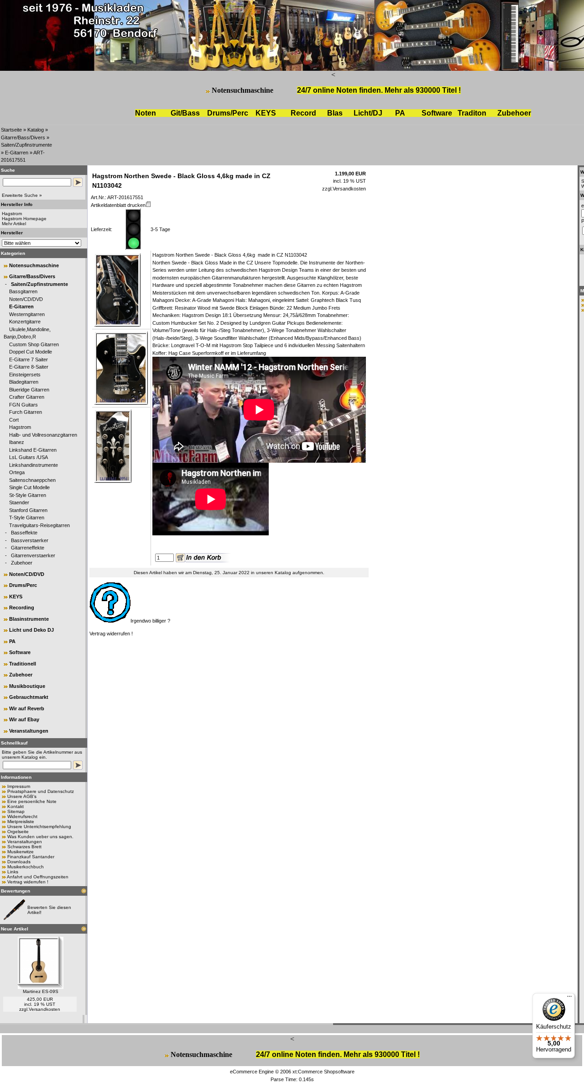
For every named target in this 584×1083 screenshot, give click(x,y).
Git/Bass (185, 113)
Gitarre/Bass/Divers (23, 137)
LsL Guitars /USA (28, 457)
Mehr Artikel (14, 223)
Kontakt (15, 806)
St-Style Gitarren (27, 495)
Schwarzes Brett (24, 846)
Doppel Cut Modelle (30, 351)
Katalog (35, 129)
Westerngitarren (27, 314)
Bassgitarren (23, 291)
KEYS (266, 113)
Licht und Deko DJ (31, 630)
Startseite (11, 129)
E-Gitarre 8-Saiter (28, 367)
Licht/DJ (368, 113)
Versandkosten (44, 1009)
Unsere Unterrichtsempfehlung (39, 826)
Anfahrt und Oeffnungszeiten (37, 876)
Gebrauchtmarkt (28, 697)
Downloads (19, 861)
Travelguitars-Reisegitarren (39, 525)
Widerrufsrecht (22, 816)
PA (400, 113)
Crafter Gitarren (26, 397)
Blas (335, 113)
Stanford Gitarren (28, 510)
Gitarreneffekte (27, 547)
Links (12, 871)
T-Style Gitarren (26, 517)
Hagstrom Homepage (24, 218)
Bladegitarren (23, 382)
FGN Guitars (23, 404)
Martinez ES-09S (40, 991)
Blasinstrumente (29, 619)
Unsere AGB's (21, 796)
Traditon (472, 113)
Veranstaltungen (28, 731)
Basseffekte (24, 532)
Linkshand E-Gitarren (33, 450)
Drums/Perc (227, 113)
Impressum (18, 786)
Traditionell (22, 663)
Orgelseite (18, 831)
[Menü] (569, 998)
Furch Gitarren (25, 412)
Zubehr (514, 113)
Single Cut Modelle (29, 487)
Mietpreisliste (20, 821)
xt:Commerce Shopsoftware (323, 1071)
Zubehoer (21, 562)
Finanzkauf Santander (30, 856)
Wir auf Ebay (24, 719)
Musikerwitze (20, 851)
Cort (14, 420)
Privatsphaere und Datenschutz (40, 791)
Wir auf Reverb (26, 708)
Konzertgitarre (25, 321)
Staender (19, 502)
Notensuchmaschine (242, 90)
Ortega (17, 472)
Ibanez (16, 442)
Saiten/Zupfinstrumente (26, 145)
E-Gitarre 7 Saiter (28, 359)
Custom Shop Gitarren (34, 344)
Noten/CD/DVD (26, 299)
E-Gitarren (16, 152)
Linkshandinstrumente (33, 465)
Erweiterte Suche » (22, 195)
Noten (145, 113)
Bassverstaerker (29, 540)
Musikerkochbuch (25, 866)
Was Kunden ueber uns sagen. (40, 836)
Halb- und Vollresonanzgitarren (43, 435)
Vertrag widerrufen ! (27, 881)
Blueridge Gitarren (29, 389)
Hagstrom (20, 427)
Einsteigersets (25, 374)
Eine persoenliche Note (32, 801)
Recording (21, 607)
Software (437, 113)
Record (303, 113)
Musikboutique (27, 686)
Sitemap (16, 811)
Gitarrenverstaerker (33, 555)
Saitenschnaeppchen (32, 480)
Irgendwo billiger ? (150, 620)
